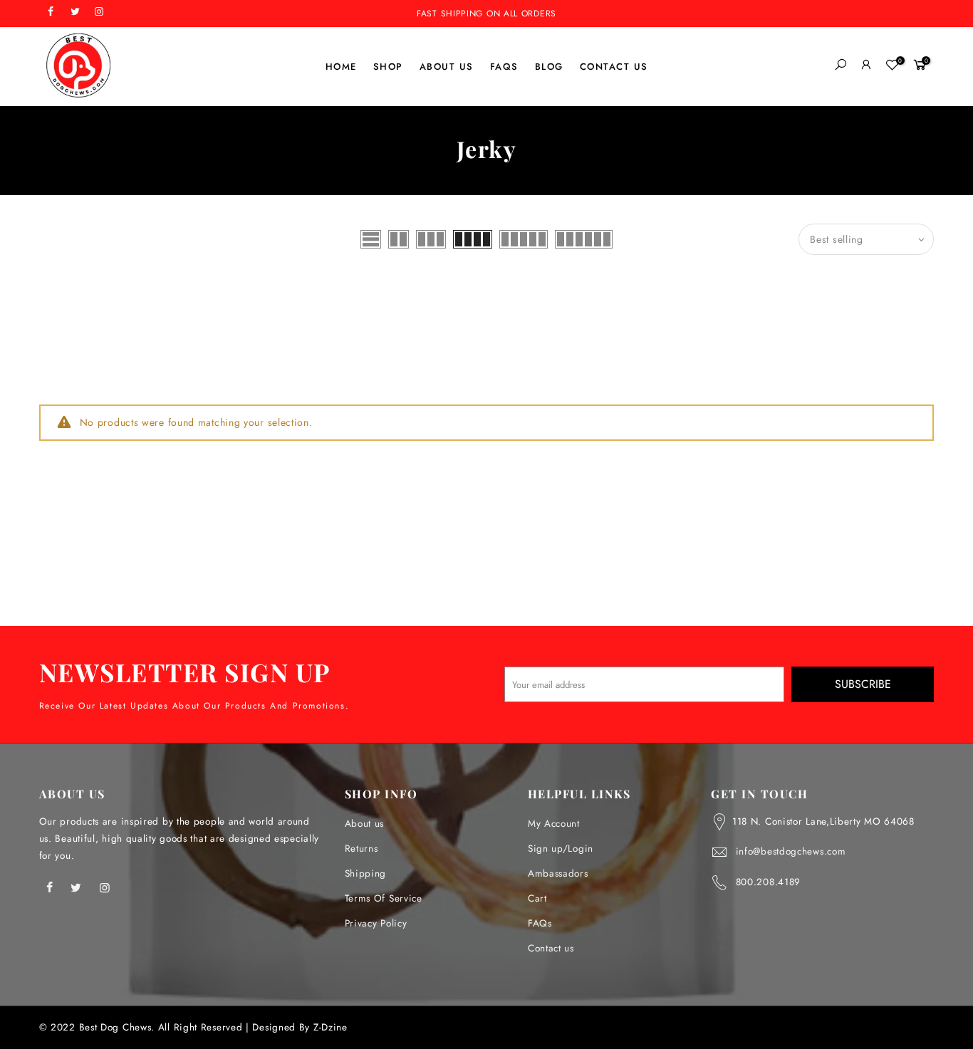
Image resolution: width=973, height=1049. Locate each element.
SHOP (388, 66)
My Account (554, 823)
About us (365, 823)
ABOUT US (447, 66)
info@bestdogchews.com (791, 851)
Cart (537, 898)
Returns (361, 848)
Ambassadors (558, 873)
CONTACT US (614, 66)
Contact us (551, 948)
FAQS (504, 66)
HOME (341, 66)
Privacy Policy (376, 923)
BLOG (549, 66)
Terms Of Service (383, 898)
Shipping (366, 873)
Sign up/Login (560, 848)
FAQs (540, 923)
